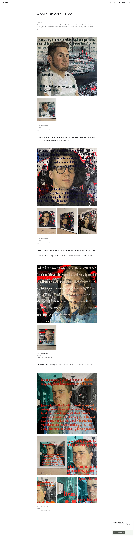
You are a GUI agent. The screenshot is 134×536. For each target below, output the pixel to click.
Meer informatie (116, 528)
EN (129, 2)
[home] (5, 2)
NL (127, 2)
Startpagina (108, 2)
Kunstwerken (122, 2)
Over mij (115, 2)
